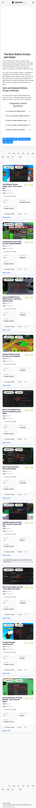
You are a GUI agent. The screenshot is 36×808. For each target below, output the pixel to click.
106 (8, 157)
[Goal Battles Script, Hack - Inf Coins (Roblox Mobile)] (18, 230)
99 (9, 153)
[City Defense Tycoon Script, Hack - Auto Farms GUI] (18, 173)
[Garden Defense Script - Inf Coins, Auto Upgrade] (18, 343)
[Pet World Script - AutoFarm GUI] (18, 631)
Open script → (7, 217)
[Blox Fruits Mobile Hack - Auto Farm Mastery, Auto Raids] (18, 398)
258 (20, 157)
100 (14, 153)
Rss (30, 804)
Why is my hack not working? (16, 129)
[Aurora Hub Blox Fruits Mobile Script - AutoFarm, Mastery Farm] (18, 286)
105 (3, 157)
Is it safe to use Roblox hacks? (16, 111)
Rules (4, 803)
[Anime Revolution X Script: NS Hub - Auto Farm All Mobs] (18, 686)
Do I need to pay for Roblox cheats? (18, 116)
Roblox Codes (8, 142)
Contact (8, 803)
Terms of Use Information (9, 804)
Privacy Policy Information (22, 804)
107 (12, 157)
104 (33, 153)
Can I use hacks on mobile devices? (18, 125)
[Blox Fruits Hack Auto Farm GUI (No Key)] (18, 455)
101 (18, 153)
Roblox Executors (24, 139)
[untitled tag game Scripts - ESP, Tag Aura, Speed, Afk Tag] (18, 511)
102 (23, 153)
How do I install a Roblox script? (17, 120)
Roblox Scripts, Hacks (10, 139)
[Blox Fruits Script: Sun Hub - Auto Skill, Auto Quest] (18, 576)
